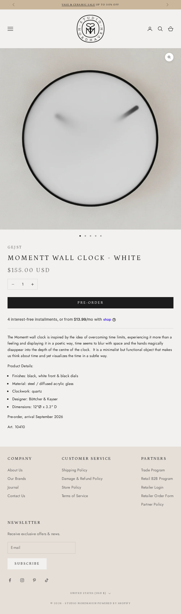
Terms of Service (75, 496)
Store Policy (71, 487)
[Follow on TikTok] (46, 580)
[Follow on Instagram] (22, 580)
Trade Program (153, 470)
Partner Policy (152, 504)
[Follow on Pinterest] (34, 580)
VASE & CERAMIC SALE (78, 4)
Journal (13, 487)
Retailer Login (152, 487)
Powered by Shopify (114, 603)
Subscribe (27, 564)
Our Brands (17, 478)
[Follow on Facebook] (10, 580)
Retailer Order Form (157, 496)
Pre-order (91, 303)
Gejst (15, 247)
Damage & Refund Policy (82, 478)
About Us (15, 470)
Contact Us (16, 496)
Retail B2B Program (157, 478)
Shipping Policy (74, 470)
